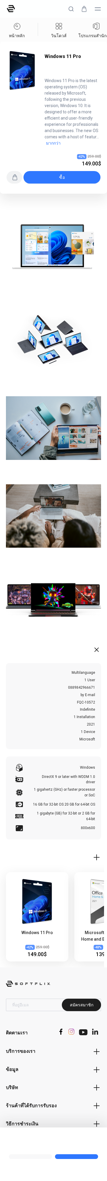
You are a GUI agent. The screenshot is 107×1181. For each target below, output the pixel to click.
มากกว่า (53, 143)
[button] (71, 9)
